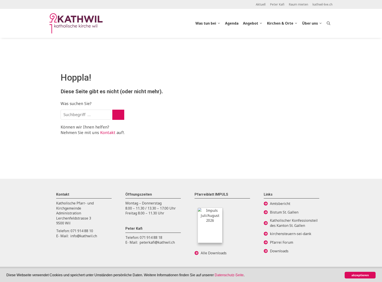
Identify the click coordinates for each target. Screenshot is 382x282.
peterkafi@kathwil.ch (157, 242)
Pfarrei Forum (281, 242)
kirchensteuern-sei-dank (290, 233)
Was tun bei (205, 23)
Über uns (310, 23)
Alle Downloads (214, 253)
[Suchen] (118, 115)
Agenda (232, 23)
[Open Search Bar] (328, 23)
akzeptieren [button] (360, 275)
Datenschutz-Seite (229, 275)
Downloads (279, 251)
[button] (246, 275)
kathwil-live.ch (322, 4)
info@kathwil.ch (83, 235)
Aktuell (260, 4)
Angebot (250, 23)
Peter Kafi (277, 4)
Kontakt (107, 132)
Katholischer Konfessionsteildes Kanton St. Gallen (294, 223)
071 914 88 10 (82, 230)
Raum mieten (298, 4)
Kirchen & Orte (280, 23)
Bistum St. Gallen (284, 212)
